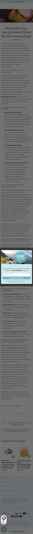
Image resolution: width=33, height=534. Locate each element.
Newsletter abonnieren (16, 278)
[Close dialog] (31, 251)
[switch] (3, 523)
